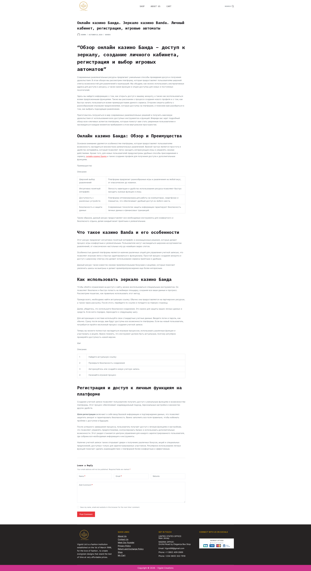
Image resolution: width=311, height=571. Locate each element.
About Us (122, 536)
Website (156, 476)
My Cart (121, 555)
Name (82, 476)
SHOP (142, 6)
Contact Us (123, 539)
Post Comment (86, 514)
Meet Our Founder (126, 542)
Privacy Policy (124, 546)
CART (168, 6)
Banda (108, 35)
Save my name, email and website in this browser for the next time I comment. (110, 507)
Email (119, 476)
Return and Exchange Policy (131, 549)
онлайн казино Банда (96, 156)
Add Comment (86, 485)
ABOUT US (155, 6)
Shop (120, 552)
